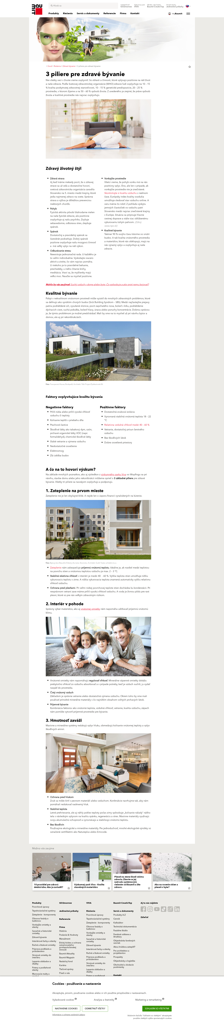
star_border (189, 66)
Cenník (116, 919)
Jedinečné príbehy (68, 911)
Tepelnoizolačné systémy (43, 911)
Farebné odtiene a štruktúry (122, 936)
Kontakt (117, 975)
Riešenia (90, 911)
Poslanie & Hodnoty (68, 935)
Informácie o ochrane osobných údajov (68, 1014)
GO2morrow (65, 903)
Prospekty (118, 957)
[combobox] (83, 6)
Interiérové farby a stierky (44, 941)
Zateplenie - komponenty (44, 915)
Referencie (64, 919)
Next (192, 872)
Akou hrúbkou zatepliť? (124, 947)
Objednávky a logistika (124, 961)
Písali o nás (64, 973)
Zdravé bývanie (39, 937)
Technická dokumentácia (125, 926)
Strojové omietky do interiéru (41, 956)
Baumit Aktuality (67, 953)
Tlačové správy (66, 969)
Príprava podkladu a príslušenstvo (41, 950)
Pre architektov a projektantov (121, 952)
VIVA (88, 903)
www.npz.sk (110, 226)
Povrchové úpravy (40, 907)
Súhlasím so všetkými (157, 1008)
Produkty (36, 903)
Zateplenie (55, 568)
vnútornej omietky (90, 609)
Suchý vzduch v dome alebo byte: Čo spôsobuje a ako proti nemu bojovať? (97, 285)
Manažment (64, 939)
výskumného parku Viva (113, 475)
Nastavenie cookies (66, 1008)
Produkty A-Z (119, 915)
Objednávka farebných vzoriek (124, 942)
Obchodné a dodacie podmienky (123, 966)
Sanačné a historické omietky (41, 932)
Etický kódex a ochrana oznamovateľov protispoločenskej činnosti (70, 946)
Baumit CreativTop (122, 903)
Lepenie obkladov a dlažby (41, 963)
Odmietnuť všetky (95, 1008)
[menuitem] (126, 6)
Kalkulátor (118, 923)
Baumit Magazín (66, 957)
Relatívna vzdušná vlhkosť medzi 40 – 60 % (126, 425)
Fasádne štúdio (120, 930)
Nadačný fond (66, 961)
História (63, 931)
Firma (62, 927)
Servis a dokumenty (123, 911)
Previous (31, 872)
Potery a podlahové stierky (41, 969)
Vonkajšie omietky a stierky (41, 926)
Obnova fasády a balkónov (40, 920)
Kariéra (62, 965)
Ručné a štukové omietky (43, 945)
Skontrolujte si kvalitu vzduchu (120, 193)
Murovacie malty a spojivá (41, 975)
